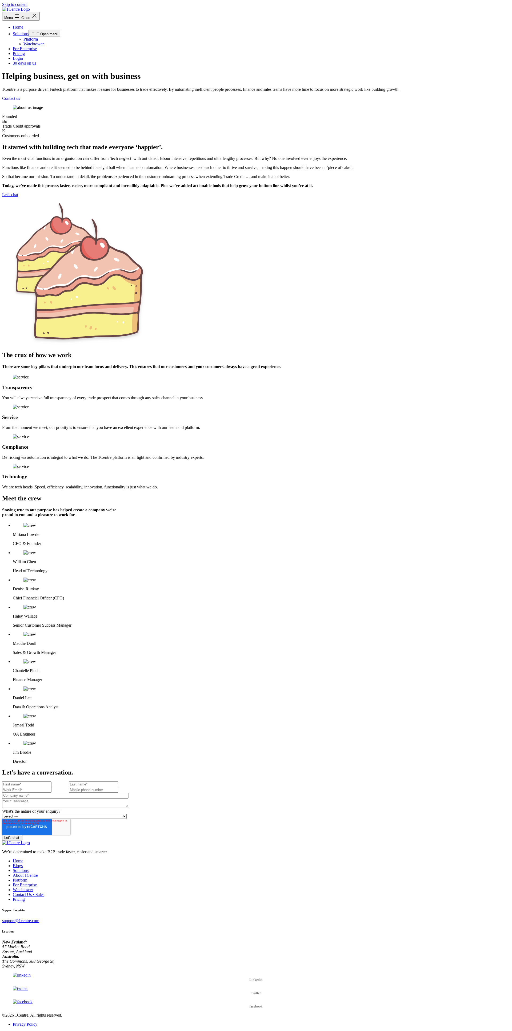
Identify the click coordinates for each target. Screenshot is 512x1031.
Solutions (21, 33)
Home (18, 27)
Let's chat (10, 194)
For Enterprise (25, 48)
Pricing (19, 53)
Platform (30, 39)
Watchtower (33, 44)
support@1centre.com (20, 920)
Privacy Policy (25, 1024)
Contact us (11, 98)
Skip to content (14, 4)
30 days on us (24, 63)
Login (18, 58)
